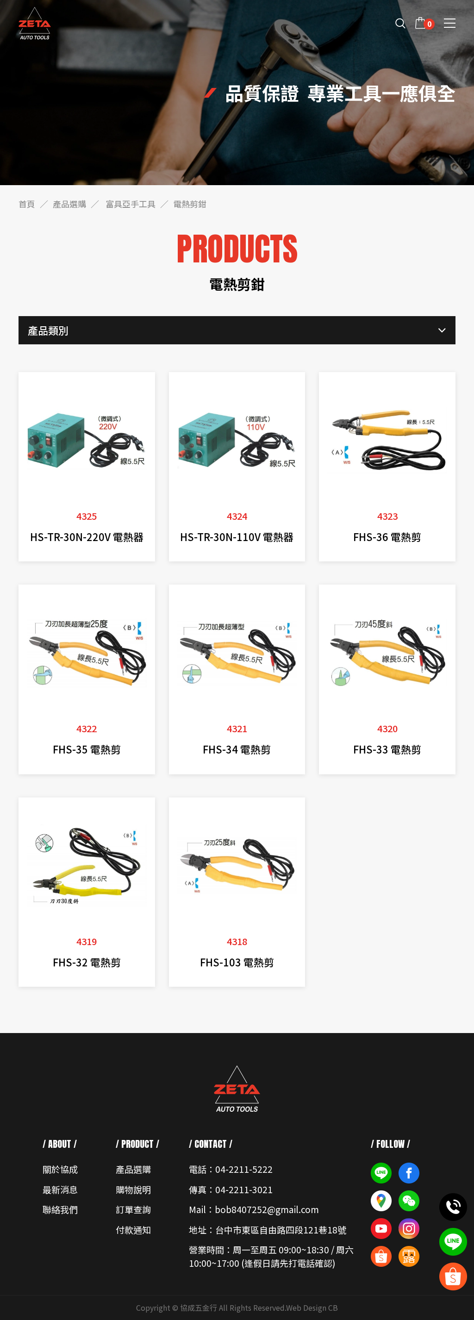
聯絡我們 (60, 1209)
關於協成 (60, 1169)
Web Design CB (312, 1307)
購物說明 (133, 1189)
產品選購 (69, 204)
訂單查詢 (133, 1209)
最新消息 (60, 1189)
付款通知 (133, 1229)
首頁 (27, 204)
